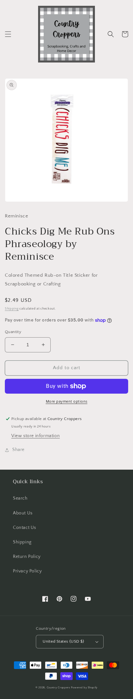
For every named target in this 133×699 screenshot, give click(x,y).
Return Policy (27, 556)
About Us (23, 513)
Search (20, 498)
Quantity (13, 332)
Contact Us (24, 527)
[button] (8, 34)
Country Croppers (58, 687)
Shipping (12, 309)
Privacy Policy (27, 571)
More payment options (66, 401)
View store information (35, 435)
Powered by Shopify (84, 687)
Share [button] (18, 449)
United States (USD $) (63, 641)
